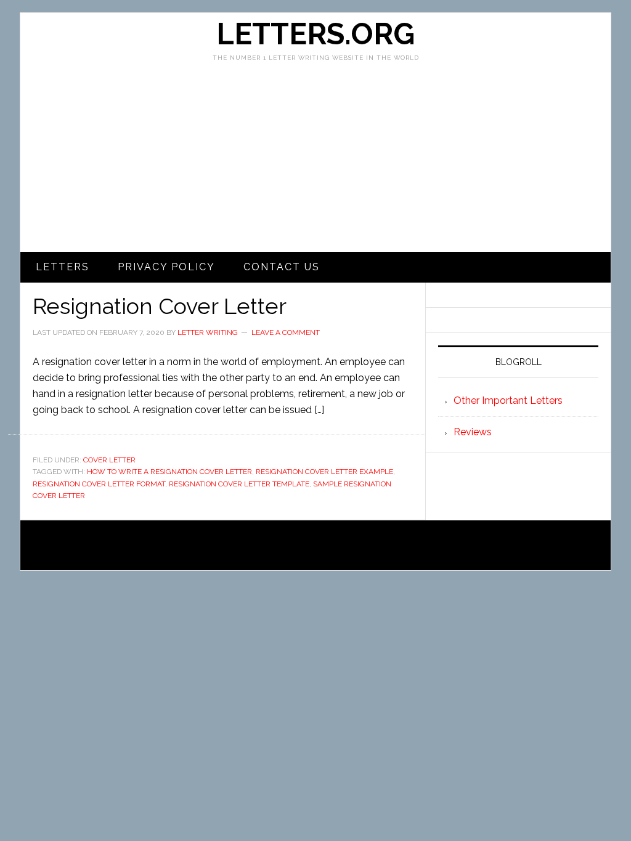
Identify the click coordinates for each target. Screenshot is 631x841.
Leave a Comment (285, 332)
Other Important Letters (508, 400)
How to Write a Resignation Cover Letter (169, 471)
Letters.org (315, 34)
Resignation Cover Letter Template (239, 484)
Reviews (473, 432)
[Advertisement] (315, 159)
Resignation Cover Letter (160, 306)
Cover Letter (109, 460)
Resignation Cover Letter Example (324, 471)
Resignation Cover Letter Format (99, 484)
